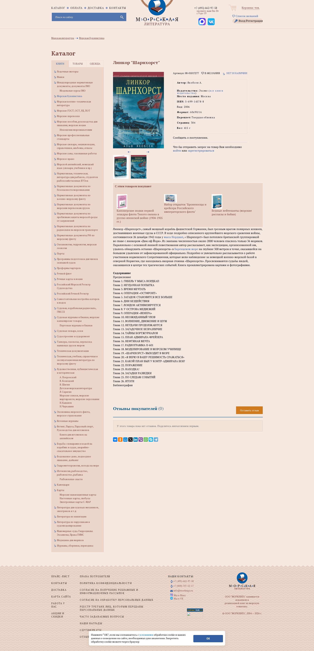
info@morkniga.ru (183, 590)
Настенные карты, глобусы (75, 498)
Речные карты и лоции (69, 279)
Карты (60, 490)
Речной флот (64, 273)
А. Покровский (68, 377)
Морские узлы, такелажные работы (77, 153)
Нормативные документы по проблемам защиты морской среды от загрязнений (77, 217)
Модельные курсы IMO (73, 90)
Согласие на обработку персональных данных (116, 599)
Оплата (76, 8)
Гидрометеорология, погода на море (78, 465)
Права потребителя (95, 576)
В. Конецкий (67, 381)
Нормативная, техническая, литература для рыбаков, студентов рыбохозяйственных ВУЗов (77, 177)
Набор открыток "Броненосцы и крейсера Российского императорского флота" (185, 208)
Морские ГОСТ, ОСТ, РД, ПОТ (73, 110)
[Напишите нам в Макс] (202, 21)
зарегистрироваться (201, 150)
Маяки (60, 77)
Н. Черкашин (67, 406)
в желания (212, 73)
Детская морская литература (76, 388)
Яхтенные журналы (67, 421)
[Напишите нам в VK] (211, 21)
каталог (58, 8)
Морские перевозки (68, 116)
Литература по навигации (71, 516)
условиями (146, 634)
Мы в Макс (180, 595)
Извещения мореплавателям (76, 129)
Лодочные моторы (67, 71)
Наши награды (91, 623)
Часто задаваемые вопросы (102, 616)
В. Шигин (65, 384)
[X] (130, 439)
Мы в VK (178, 598)
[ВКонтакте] (115, 439)
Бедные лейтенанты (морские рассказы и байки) (232, 212)
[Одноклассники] (120, 439)
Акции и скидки (57, 615)
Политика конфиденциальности (106, 583)
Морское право (65, 159)
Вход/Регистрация (251, 21)
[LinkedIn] (135, 439)
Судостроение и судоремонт (73, 336)
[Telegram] (156, 439)
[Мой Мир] (125, 439)
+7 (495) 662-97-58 (205, 8)
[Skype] (151, 439)
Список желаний (246, 16)
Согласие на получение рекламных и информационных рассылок (109, 591)
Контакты (117, 8)
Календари (63, 484)
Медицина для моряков (70, 540)
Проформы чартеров (69, 268)
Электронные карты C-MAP (75, 502)
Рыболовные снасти (71, 479)
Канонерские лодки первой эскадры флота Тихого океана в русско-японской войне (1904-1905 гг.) (140, 216)
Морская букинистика (69, 96)
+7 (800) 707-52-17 (184, 585)
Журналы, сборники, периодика (75, 545)
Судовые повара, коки (70, 331)
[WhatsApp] (146, 439)
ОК (208, 638)
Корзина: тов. (251, 7)
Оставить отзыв (249, 410)
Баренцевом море (186, 249)
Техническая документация (73, 351)
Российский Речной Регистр (73, 293)
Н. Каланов (66, 402)
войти (177, 150)
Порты (60, 253)
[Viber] (140, 439)
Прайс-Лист (60, 576)
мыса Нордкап (173, 237)
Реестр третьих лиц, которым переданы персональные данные (111, 608)
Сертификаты (90, 630)
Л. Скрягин (65, 391)
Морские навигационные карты (78, 494)
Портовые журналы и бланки (76, 325)
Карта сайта (61, 596)
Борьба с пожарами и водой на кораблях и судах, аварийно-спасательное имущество (74, 447)
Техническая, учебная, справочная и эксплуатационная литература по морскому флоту (77, 360)
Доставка (96, 8)
